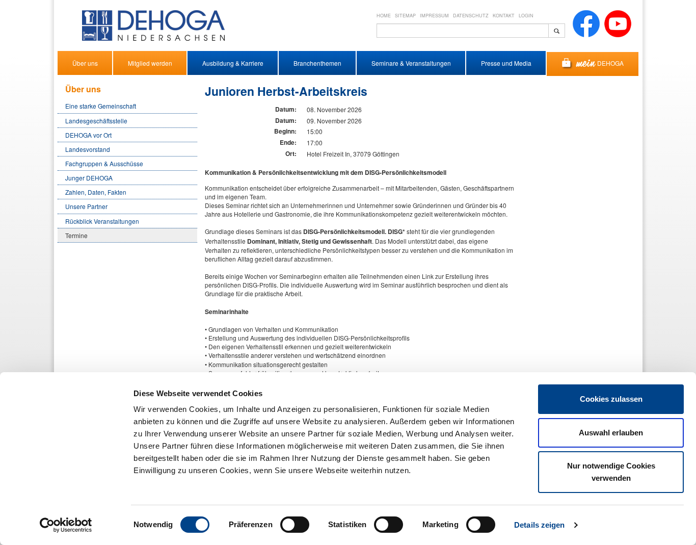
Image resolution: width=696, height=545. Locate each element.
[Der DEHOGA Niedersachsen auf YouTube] (617, 22)
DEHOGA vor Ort (88, 135)
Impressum (434, 15)
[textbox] (463, 30)
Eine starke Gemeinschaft (100, 105)
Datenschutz (471, 15)
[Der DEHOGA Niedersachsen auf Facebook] (586, 22)
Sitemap (405, 15)
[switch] (294, 524)
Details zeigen (539, 525)
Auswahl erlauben (611, 432)
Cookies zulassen (611, 399)
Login (526, 15)
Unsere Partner (86, 206)
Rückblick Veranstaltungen (102, 221)
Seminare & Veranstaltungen (411, 63)
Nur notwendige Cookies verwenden (611, 471)
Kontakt (504, 15)
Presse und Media (506, 63)
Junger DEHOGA (89, 177)
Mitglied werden (150, 63)
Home (384, 15)
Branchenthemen (317, 63)
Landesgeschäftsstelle (96, 120)
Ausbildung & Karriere (232, 63)
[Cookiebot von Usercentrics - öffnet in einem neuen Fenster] (66, 525)
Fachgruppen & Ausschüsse (104, 163)
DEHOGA (610, 63)
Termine (76, 235)
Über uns (85, 63)
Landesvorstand (87, 149)
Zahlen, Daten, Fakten (95, 192)
